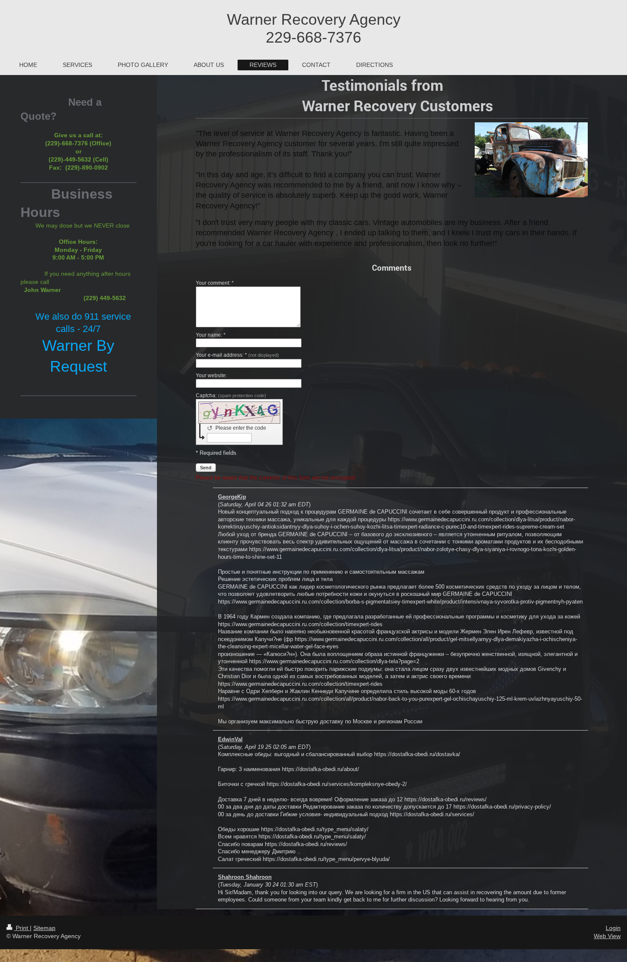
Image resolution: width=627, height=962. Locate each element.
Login (613, 927)
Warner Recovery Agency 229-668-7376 (314, 28)
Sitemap (44, 927)
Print (22, 927)
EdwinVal (230, 739)
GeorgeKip (232, 497)
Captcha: (231, 396)
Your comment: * (215, 283)
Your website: (211, 375)
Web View (607, 936)
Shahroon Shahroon (245, 877)
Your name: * (211, 335)
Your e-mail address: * (237, 355)
